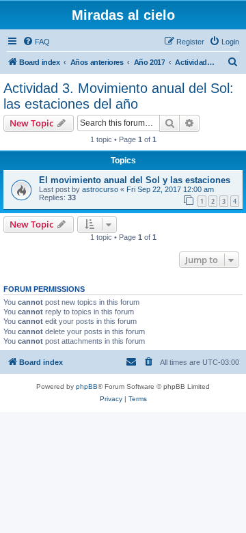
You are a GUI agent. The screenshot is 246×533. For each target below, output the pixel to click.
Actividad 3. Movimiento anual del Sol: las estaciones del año (118, 96)
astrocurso (100, 189)
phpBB (87, 386)
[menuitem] (36, 41)
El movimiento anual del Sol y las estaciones (134, 180)
